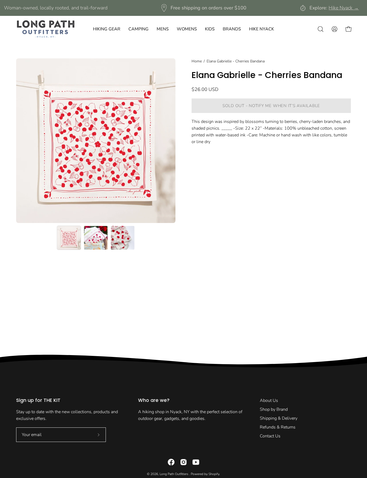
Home (197, 61)
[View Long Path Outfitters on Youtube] (196, 462)
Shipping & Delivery (278, 418)
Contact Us (270, 436)
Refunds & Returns (278, 427)
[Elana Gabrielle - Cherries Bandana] (69, 238)
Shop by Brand (274, 409)
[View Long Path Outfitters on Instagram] (183, 462)
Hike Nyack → (344, 8)
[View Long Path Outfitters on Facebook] (171, 462)
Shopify (213, 474)
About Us (269, 400)
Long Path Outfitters (174, 474)
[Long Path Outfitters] (45, 29)
